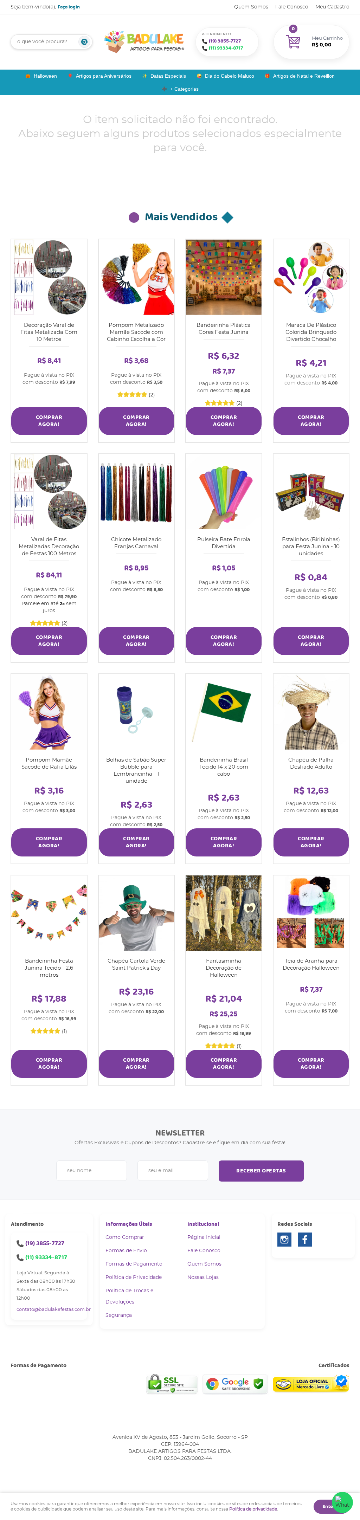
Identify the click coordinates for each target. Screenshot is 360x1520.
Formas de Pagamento (133, 1264)
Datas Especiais (168, 76)
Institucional (203, 1224)
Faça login (69, 7)
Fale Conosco (291, 7)
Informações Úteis (128, 1224)
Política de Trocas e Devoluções (129, 1296)
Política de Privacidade (133, 1277)
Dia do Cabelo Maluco (229, 76)
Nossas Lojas (203, 1277)
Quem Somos (251, 7)
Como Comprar (124, 1237)
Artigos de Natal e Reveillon (304, 76)
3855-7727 (225, 41)
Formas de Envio (126, 1250)
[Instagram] (284, 1240)
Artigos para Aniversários (103, 76)
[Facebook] (305, 1240)
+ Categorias (184, 89)
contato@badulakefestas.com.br (54, 1309)
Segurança (118, 1315)
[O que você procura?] (84, 42)
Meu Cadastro (332, 7)
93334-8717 (226, 48)
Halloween (45, 76)
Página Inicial (203, 1237)
